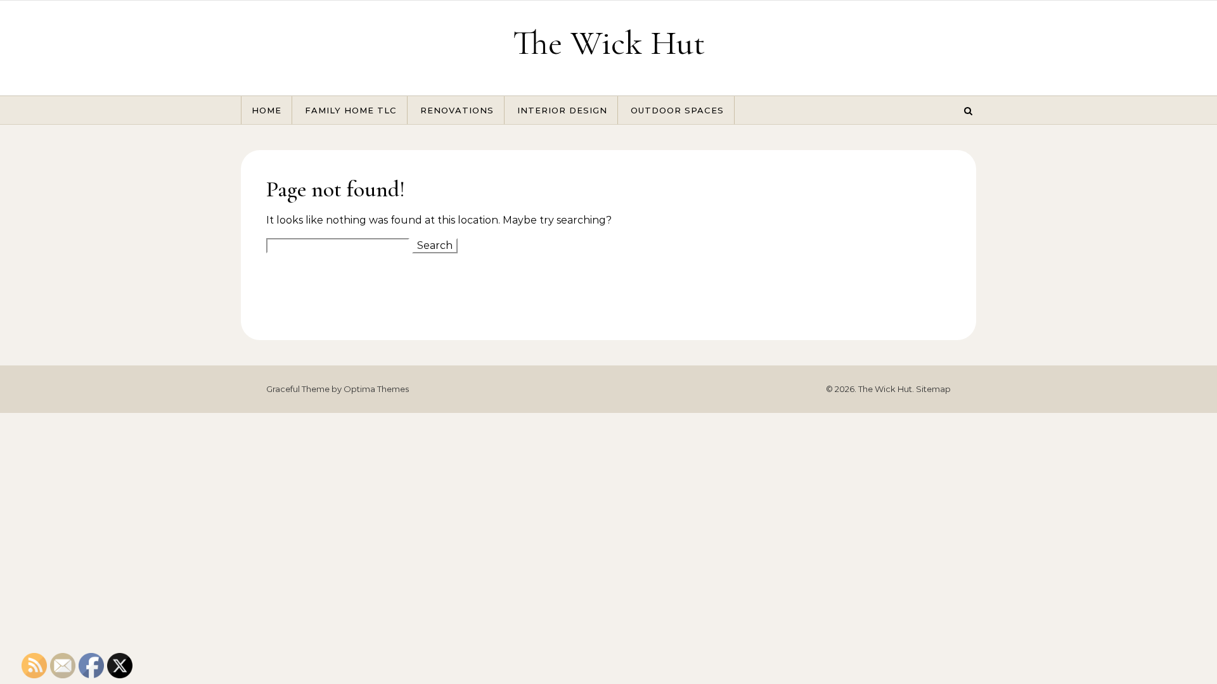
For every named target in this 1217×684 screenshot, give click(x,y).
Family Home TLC (351, 110)
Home (266, 110)
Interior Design (562, 110)
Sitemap (933, 389)
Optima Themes (376, 389)
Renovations (457, 110)
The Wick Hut (609, 42)
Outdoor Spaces (677, 110)
